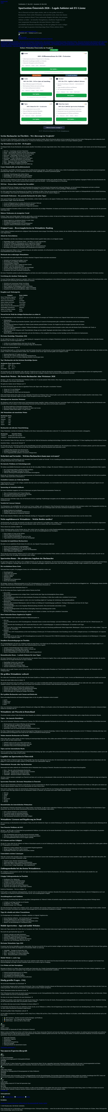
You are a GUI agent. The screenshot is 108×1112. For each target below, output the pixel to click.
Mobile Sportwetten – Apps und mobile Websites (13, 46)
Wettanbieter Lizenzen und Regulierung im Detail (67, 44)
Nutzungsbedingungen (12, 1103)
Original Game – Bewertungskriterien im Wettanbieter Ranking (50, 41)
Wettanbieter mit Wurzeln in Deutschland (22, 44)
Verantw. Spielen (43, 1103)
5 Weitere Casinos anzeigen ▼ (54, 127)
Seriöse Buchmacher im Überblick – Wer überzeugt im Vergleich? (17, 41)
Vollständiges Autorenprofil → (8, 1047)
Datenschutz (4, 1103)
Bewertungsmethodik (33, 1103)
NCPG (27, 1097)
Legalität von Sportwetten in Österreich (43, 44)
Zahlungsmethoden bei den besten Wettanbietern (92, 44)
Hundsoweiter (4, 1)
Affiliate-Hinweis (23, 1103)
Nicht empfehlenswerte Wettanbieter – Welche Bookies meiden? (47, 43)
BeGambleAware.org (65, 131)
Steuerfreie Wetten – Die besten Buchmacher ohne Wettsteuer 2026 (84, 41)
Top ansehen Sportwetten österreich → (28, 31)
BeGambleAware (19, 1097)
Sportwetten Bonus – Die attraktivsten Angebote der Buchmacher (81, 43)
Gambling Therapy (8, 1097)
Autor (2, 2)
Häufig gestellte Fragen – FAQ (35, 46)
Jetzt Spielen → (54, 69)
